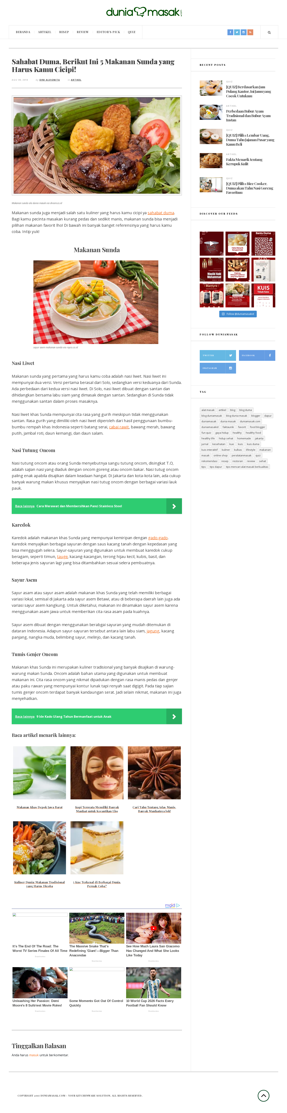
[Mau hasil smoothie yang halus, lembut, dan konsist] (212, 295)
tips (203, 466)
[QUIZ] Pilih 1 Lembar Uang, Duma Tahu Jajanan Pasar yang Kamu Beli (250, 139)
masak (205, 455)
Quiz (131, 32)
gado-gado (158, 537)
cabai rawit (119, 427)
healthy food (253, 432)
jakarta (259, 438)
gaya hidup (222, 432)
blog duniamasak (211, 415)
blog (232, 410)
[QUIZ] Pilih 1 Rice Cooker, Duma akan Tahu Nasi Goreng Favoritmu (249, 188)
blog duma (245, 410)
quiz (258, 455)
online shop (221, 455)
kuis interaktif (209, 449)
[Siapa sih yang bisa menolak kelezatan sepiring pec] (237, 295)
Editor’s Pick (108, 32)
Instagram (210, 368)
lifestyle (250, 449)
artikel (222, 410)
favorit (242, 427)
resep (224, 461)
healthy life (208, 438)
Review (83, 32)
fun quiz (206, 432)
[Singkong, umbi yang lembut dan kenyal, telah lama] (237, 270)
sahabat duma (161, 212)
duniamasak (208, 421)
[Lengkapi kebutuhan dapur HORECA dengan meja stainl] (212, 243)
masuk (34, 1055)
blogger (255, 415)
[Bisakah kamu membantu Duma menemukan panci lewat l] (263, 243)
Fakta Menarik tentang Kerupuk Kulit (244, 161)
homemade (244, 438)
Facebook (248, 355)
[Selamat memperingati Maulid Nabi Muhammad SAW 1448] (212, 270)
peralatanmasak (241, 455)
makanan (265, 449)
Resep (64, 32)
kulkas (238, 449)
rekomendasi (209, 461)
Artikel (44, 32)
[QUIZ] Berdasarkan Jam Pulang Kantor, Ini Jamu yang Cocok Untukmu (248, 91)
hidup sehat (226, 438)
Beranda (23, 32)
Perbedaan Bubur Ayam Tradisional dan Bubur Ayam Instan (248, 115)
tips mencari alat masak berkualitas (247, 466)
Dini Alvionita (49, 79)
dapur (268, 415)
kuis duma (253, 444)
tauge (62, 556)
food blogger (257, 427)
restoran (238, 461)
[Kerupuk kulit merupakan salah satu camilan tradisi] (237, 243)
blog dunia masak (236, 415)
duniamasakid (209, 427)
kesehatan (218, 444)
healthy (237, 432)
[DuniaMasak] (143, 12)
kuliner (226, 449)
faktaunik (228, 427)
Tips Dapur (216, 466)
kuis (240, 444)
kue (231, 444)
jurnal (204, 444)
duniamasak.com (250, 421)
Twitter (208, 355)
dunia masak (228, 421)
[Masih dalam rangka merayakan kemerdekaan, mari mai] (263, 295)
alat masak (208, 410)
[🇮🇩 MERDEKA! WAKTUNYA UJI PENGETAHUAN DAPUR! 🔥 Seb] (263, 270)
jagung (153, 631)
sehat (262, 461)
